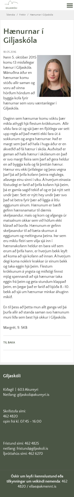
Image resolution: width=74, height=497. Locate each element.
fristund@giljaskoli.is (32, 449)
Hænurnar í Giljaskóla (41, 14)
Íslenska (11, 14)
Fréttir (22, 14)
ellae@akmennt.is (42, 487)
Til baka (9, 342)
